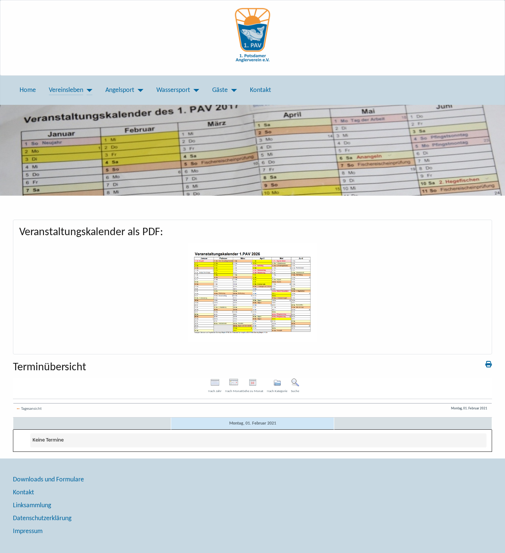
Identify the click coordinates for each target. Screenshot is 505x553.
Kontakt (260, 90)
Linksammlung (32, 505)
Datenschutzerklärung (42, 518)
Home (28, 90)
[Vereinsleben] (87, 90)
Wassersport (173, 90)
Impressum (28, 531)
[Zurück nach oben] (491, 538)
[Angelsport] (138, 90)
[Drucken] (488, 365)
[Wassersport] (194, 90)
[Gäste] (232, 90)
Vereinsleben (66, 90)
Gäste (220, 90)
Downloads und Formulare (48, 480)
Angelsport (119, 90)
